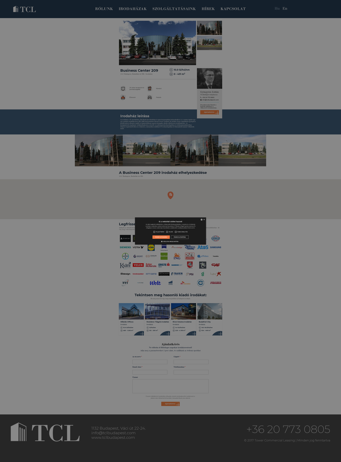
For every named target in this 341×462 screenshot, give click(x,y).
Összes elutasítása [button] (180, 237)
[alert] (170, 231)
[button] (170, 241)
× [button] (204, 219)
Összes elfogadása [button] (161, 237)
